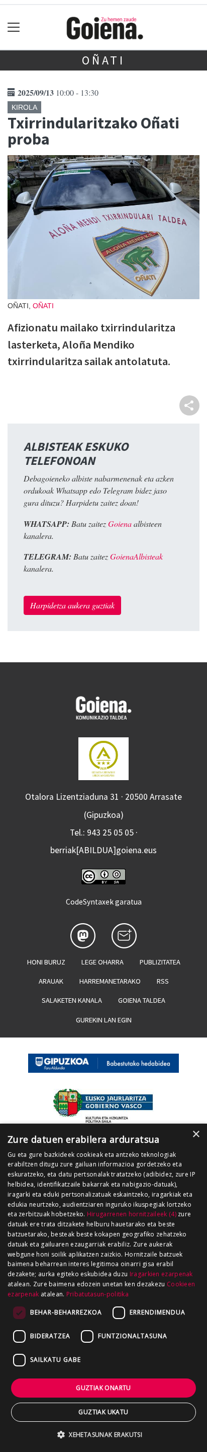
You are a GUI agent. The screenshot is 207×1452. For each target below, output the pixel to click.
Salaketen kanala (72, 1000)
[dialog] (103, 1288)
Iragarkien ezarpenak (161, 1274)
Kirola (24, 107)
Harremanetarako (110, 981)
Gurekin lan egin (104, 1019)
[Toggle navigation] (14, 27)
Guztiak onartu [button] (103, 1388)
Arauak (51, 981)
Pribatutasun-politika (97, 1294)
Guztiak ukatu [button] (103, 1412)
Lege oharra (102, 961)
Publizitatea (160, 961)
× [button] (195, 1134)
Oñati (103, 60)
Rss (163, 981)
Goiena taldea (141, 1000)
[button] (103, 1434)
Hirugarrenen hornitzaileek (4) (131, 1214)
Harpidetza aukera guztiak (72, 605)
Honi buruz (46, 961)
